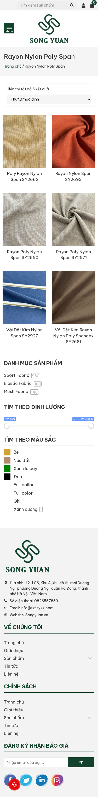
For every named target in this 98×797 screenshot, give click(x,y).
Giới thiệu (13, 650)
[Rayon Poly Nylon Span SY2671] (74, 219)
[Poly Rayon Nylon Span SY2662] (25, 141)
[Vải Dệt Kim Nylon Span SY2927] (25, 298)
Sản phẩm (14, 658)
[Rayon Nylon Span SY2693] (74, 141)
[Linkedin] (41, 779)
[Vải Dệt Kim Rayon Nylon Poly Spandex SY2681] (74, 298)
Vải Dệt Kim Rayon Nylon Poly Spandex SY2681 (73, 335)
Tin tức (11, 666)
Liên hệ (11, 674)
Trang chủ (12, 66)
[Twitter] (26, 779)
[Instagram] (57, 779)
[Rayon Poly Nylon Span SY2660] (25, 219)
